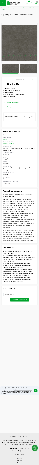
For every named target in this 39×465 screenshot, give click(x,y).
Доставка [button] (7, 247)
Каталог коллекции (12, 102)
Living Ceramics (8, 143)
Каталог (19, 460)
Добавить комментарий (20, 299)
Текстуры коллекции (12, 106)
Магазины (19, 458)
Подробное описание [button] (12, 191)
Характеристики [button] (10, 131)
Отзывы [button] (8, 288)
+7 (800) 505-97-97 (23, 448)
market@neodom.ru (21, 450)
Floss (5, 139)
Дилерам (19, 462)
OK (35, 390)
